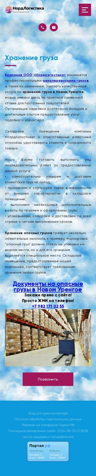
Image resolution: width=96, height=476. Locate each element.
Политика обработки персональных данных (48, 419)
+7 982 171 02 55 (48, 306)
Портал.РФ (66, 425)
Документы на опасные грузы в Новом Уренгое (48, 286)
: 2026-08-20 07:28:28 (72, 431)
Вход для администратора (48, 413)
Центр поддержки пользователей (48, 437)
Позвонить (48, 379)
